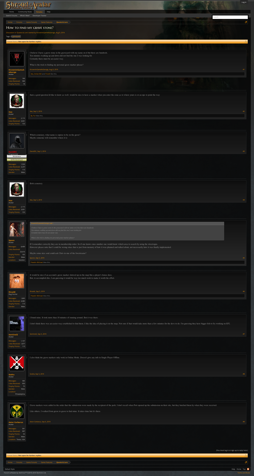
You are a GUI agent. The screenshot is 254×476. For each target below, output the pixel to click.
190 (23, 78)
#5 (244, 258)
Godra (11, 374)
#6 (244, 291)
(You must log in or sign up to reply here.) (232, 450)
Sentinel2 (13, 334)
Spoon (12, 240)
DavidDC (33, 151)
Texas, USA (21, 439)
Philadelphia (20, 394)
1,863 (23, 298)
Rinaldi (12, 292)
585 (23, 381)
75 (24, 386)
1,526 (23, 164)
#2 (244, 111)
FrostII (47, 74)
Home (11, 12)
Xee (32, 74)
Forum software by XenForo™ (25, 473)
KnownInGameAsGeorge (45, 32)
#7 (244, 334)
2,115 (23, 118)
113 (23, 169)
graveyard (16, 36)
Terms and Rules (244, 473)
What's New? (25, 15)
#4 (244, 200)
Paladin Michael (37, 262)
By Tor (33, 116)
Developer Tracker (39, 15)
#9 (244, 422)
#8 (244, 374)
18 (24, 84)
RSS (248, 469)
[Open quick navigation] (246, 22)
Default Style (10, 469)
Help (48, 12)
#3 (244, 151)
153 (23, 123)
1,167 (23, 341)
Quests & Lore (22, 32)
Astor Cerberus (16, 422)
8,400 (23, 246)
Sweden (22, 260)
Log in (244, 2)
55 (24, 434)
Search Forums (11, 15)
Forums (39, 12)
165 (23, 254)
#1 (244, 69)
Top (244, 469)
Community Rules (25, 12)
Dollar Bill (38, 74)
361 (23, 428)
